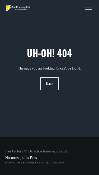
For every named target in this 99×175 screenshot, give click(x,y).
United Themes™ (52, 162)
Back (49, 84)
